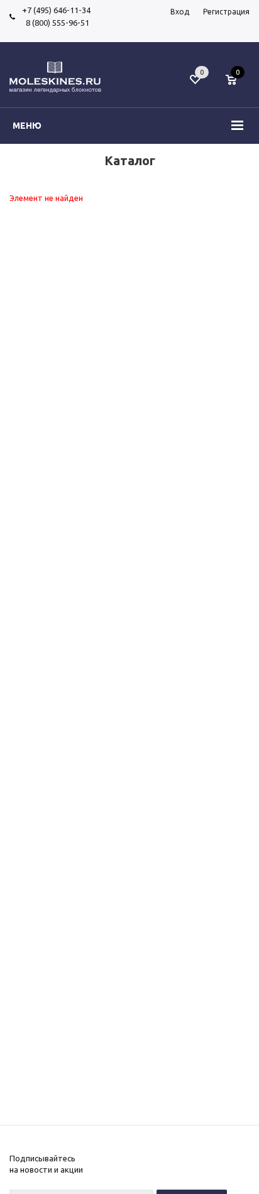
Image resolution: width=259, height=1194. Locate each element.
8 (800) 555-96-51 (55, 22)
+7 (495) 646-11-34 (56, 10)
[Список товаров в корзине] (237, 86)
